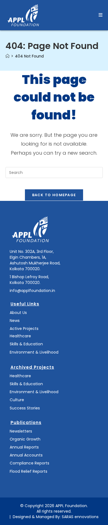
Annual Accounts (26, 455)
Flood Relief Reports (28, 471)
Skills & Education (26, 344)
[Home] (7, 56)
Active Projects (24, 328)
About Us (18, 312)
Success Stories (25, 408)
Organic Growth (25, 439)
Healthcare (20, 336)
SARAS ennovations (80, 516)
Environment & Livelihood (34, 352)
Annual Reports (24, 447)
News (15, 320)
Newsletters (21, 431)
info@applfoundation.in (32, 290)
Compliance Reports (29, 463)
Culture (17, 400)
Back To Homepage (54, 195)
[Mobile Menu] (101, 15)
